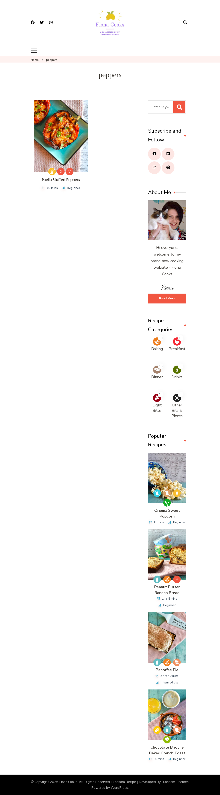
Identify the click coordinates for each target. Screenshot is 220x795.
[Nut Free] (177, 662)
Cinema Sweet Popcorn (167, 513)
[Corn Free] (157, 730)
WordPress (119, 787)
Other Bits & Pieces (177, 410)
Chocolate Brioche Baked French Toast (167, 750)
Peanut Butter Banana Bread (167, 589)
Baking (157, 348)
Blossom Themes (175, 782)
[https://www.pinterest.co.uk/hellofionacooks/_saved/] (168, 167)
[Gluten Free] (52, 171)
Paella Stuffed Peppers (61, 179)
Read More (167, 298)
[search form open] (185, 22)
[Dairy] (157, 579)
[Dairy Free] (157, 493)
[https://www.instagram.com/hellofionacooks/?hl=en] (154, 167)
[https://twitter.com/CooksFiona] (168, 154)
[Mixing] (167, 579)
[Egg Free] (167, 493)
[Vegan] (167, 503)
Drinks (176, 377)
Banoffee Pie (167, 669)
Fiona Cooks (68, 782)
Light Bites (157, 408)
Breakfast (177, 348)
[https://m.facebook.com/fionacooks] (154, 154)
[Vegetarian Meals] (167, 739)
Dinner (157, 377)
